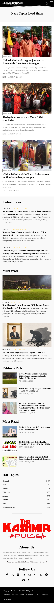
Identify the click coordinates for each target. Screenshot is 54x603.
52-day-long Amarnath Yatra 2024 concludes (23, 119)
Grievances (34, 562)
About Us (10, 562)
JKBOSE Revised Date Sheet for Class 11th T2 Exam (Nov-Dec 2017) (34, 443)
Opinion (6, 349)
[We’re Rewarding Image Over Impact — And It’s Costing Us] (27, 335)
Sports (6, 302)
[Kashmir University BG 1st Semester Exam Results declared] (10, 432)
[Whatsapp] (41, 575)
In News (26, 562)
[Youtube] (23, 580)
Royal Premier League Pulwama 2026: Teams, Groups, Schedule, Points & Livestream (33, 376)
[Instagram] (29, 575)
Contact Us (43, 562)
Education (7, 208)
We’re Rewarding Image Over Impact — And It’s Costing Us (35, 389)
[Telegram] (46, 575)
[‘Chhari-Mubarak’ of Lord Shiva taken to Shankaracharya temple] (27, 155)
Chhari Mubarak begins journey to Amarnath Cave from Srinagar (23, 62)
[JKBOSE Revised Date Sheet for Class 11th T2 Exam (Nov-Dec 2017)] (10, 446)
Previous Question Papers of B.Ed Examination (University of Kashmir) (34, 458)
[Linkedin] (24, 575)
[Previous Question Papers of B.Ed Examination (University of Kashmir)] (10, 461)
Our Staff (18, 562)
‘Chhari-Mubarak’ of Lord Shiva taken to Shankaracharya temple (26, 176)
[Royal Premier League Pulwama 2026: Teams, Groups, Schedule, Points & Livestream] (27, 287)
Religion (7, 56)
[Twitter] (12, 575)
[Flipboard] (18, 575)
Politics (6, 229)
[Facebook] (7, 575)
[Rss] (29, 580)
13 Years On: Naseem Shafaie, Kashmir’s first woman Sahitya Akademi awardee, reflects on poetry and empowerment (34, 406)
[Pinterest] (35, 575)
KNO (4, 77)
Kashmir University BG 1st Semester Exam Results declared (34, 428)
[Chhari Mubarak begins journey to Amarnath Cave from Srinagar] (27, 41)
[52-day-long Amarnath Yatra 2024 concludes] (27, 98)
